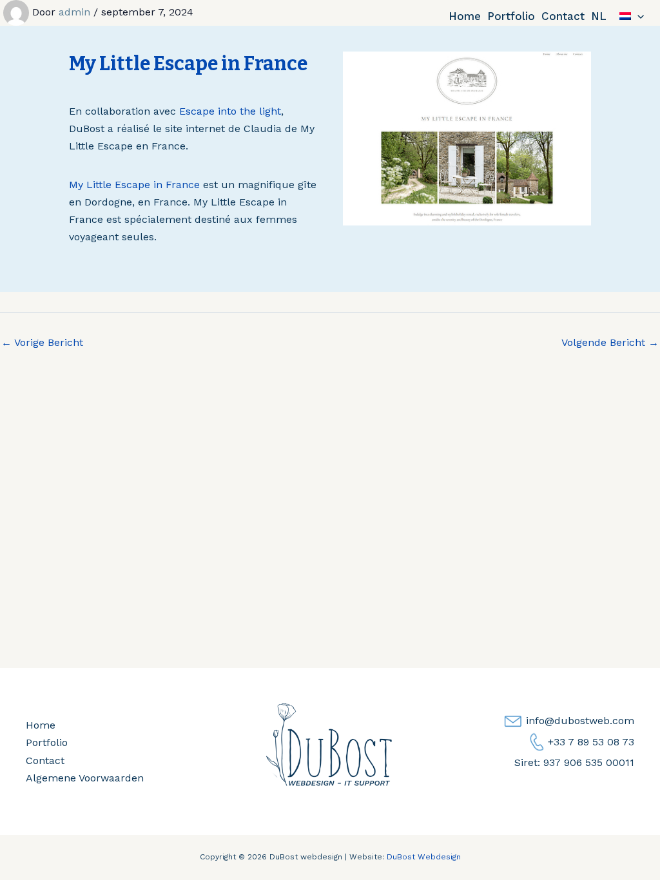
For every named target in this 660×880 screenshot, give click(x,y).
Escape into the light (230, 111)
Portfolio (511, 16)
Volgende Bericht (610, 343)
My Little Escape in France (134, 184)
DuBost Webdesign (424, 856)
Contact (563, 16)
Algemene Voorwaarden (85, 778)
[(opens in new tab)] (467, 137)
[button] (637, 16)
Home (465, 16)
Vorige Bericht (42, 343)
